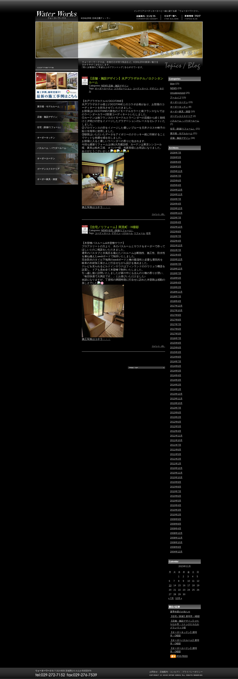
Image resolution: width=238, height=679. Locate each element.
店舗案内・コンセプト (170, 672)
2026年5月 (175, 157)
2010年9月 (175, 482)
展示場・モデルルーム (48, 106)
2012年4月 (175, 431)
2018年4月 (175, 301)
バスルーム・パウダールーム (51, 148)
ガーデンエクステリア (48, 169)
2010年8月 (175, 486)
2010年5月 (175, 500)
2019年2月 (175, 287)
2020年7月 (175, 264)
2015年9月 (175, 343)
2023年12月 (176, 208)
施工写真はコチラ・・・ (96, 207)
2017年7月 (175, 324)
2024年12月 (176, 190)
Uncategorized (177, 93)
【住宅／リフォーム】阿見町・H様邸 (114, 227)
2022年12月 (176, 227)
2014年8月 (175, 357)
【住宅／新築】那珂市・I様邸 (185, 616)
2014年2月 (175, 384)
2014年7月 (175, 361)
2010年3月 (175, 510)
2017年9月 (175, 315)
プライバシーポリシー (192, 672)
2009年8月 (175, 524)
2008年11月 (176, 537)
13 (170, 585)
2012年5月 (175, 426)
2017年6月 (175, 329)
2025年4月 (175, 185)
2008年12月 (176, 533)
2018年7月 (175, 296)
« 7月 (171, 598)
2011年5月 (175, 454)
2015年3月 (175, 352)
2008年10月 (176, 542)
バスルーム (127, 233)
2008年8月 (175, 547)
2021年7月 (175, 250)
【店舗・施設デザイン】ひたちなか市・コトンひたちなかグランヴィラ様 (184, 624)
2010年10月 (176, 477)
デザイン (153, 88)
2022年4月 (175, 241)
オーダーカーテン (46, 158)
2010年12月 (176, 468)
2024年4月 (175, 203)
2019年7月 (175, 273)
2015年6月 (175, 347)
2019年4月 (175, 282)
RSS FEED (182, 656)
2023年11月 (176, 213)
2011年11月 (176, 435)
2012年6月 (175, 422)
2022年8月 (175, 231)
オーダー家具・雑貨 (47, 179)
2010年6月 (175, 496)
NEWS (104, 86)
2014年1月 (175, 389)
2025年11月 (176, 171)
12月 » (178, 598)
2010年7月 (175, 491)
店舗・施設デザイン (47, 117)
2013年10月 (176, 403)
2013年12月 (176, 394)
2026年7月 (175, 152)
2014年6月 (175, 366)
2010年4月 (175, 505)
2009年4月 (175, 528)
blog (172, 83)
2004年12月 (176, 551)
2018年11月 (176, 292)
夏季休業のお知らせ (180, 611)
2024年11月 (176, 194)
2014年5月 (175, 370)
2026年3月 (175, 166)
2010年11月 (176, 473)
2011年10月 (176, 440)
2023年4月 (175, 222)
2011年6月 (175, 449)
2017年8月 (175, 319)
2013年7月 (175, 408)
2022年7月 (175, 236)
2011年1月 (175, 463)
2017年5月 (175, 333)
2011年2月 (175, 459)
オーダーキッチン (46, 137)
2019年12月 (176, 268)
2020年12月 (176, 259)
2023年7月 (175, 217)
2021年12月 (176, 245)
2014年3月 (175, 380)
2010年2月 (175, 514)
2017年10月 (176, 310)
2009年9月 (175, 519)
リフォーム (139, 233)
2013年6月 (175, 412)
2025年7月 (175, 176)
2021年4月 (175, 254)
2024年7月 (175, 199)
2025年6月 (175, 180)
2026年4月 (175, 162)
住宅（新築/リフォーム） (49, 127)
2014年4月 (175, 375)
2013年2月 (175, 417)
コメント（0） (158, 214)
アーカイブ (175, 97)
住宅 (148, 233)
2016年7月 (175, 338)
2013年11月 (176, 398)
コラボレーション (123, 88)
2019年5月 (175, 278)
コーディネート (140, 88)
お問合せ (153, 672)
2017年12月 (176, 306)
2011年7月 (175, 445)
